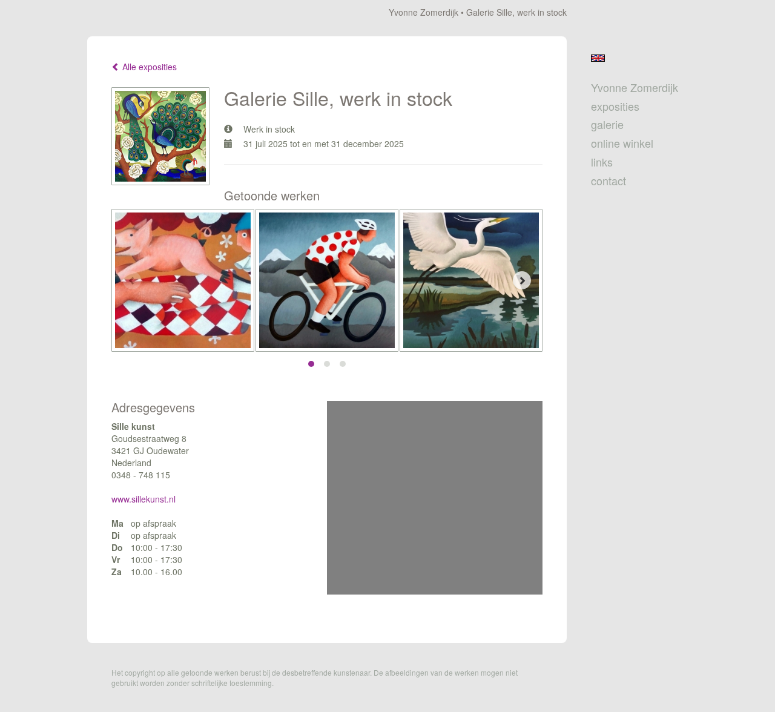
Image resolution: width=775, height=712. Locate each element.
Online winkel (622, 143)
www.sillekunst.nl (143, 499)
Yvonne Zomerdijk (423, 12)
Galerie (607, 124)
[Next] (522, 280)
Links (602, 162)
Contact (608, 180)
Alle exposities (148, 67)
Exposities (615, 106)
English (598, 58)
